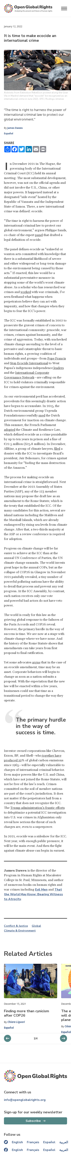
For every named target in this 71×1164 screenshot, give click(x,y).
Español (8, 133)
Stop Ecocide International (29, 363)
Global (36, 926)
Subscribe (33, 1121)
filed (57, 449)
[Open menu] (64, 8)
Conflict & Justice (16, 926)
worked (26, 292)
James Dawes (15, 128)
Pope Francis (56, 358)
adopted (9, 430)
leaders (58, 368)
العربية (63, 1142)
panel (39, 235)
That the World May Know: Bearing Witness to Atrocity (33, 894)
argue (36, 662)
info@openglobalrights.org (25, 1100)
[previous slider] (63, 1038)
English (17, 1142)
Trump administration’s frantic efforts (37, 808)
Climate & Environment (20, 930)
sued (41, 415)
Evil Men (41, 889)
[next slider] (7, 1038)
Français (33, 1142)
